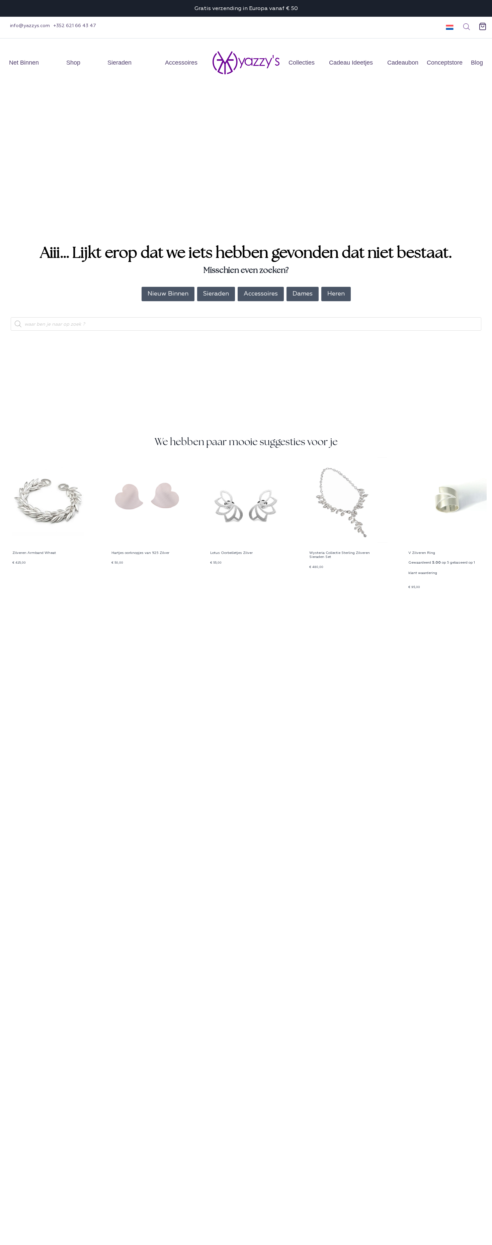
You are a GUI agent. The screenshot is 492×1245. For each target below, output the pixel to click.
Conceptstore (445, 62)
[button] (447, 27)
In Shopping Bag (26, 584)
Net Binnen (24, 62)
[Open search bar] (466, 26)
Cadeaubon (402, 62)
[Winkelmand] (482, 27)
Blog (477, 62)
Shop (73, 62)
